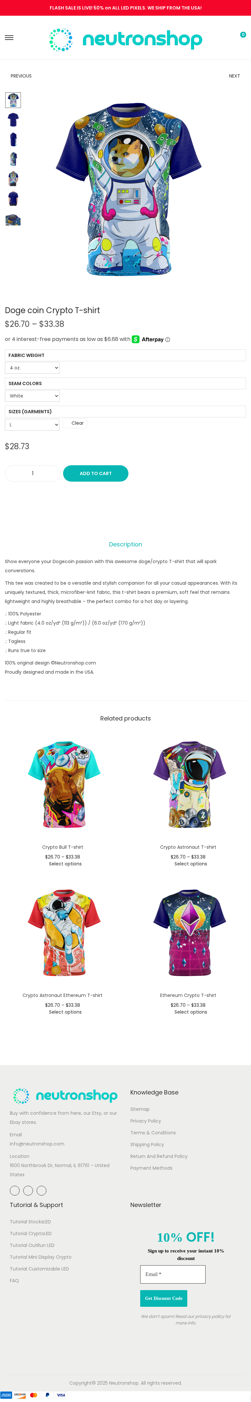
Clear (78, 423)
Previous (21, 76)
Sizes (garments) (30, 411)
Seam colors (25, 383)
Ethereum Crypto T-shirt (188, 995)
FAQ (14, 1280)
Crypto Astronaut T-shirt (188, 847)
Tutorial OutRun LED (32, 1245)
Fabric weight (26, 355)
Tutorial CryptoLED (31, 1233)
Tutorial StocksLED (30, 1221)
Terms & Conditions (153, 1132)
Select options (65, 863)
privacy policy (209, 1316)
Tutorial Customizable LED (39, 1269)
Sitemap (140, 1109)
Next (234, 76)
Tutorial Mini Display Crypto (41, 1257)
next (231, 190)
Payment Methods (151, 1168)
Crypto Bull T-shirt (62, 847)
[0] (238, 38)
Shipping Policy (147, 1144)
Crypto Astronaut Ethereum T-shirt (63, 995)
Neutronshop (124, 1383)
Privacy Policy (145, 1121)
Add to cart (96, 473)
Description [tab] (125, 544)
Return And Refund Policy (159, 1156)
